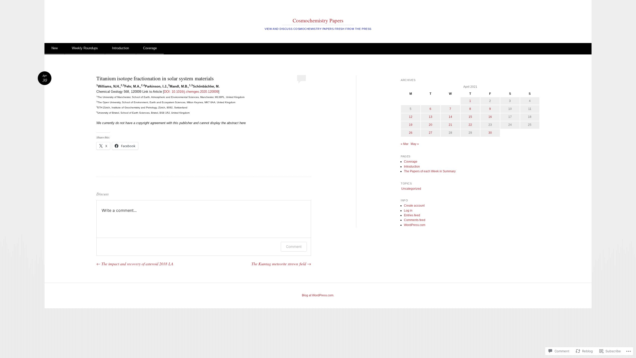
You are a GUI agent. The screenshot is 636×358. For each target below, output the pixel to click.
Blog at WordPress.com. (318, 295)
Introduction (120, 48)
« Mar (404, 144)
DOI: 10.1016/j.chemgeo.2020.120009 (191, 91)
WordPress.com (414, 225)
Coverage (150, 48)
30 (490, 132)
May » (415, 144)
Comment (294, 246)
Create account (414, 205)
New (54, 48)
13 (430, 117)
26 (410, 132)
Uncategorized (411, 188)
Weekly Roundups (85, 48)
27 (430, 132)
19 (410, 125)
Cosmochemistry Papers (318, 20)
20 (430, 125)
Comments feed (414, 220)
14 (450, 117)
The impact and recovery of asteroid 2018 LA (134, 263)
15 (470, 117)
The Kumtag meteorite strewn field (281, 263)
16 (490, 117)
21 (450, 125)
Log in (408, 210)
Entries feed (412, 215)
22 (470, 125)
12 (410, 117)
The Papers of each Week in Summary (430, 171)
